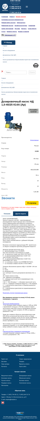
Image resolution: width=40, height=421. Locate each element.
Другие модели (20, 213)
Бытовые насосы (24, 380)
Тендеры (21, 361)
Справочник (31, 25)
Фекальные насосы (24, 378)
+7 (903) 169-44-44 (15, 12)
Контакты (24, 28)
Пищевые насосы (6, 383)
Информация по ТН (10, 35)
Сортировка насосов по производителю (12, 19)
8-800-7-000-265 (15, 1)
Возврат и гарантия (23, 31)
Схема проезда (32, 28)
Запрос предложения (7, 28)
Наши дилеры (5, 364)
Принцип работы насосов (8, 22)
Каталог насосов (21, 16)
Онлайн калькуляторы (21, 25)
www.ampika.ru (11, 418)
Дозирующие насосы (25, 375)
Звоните (8, 198)
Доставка (17, 28)
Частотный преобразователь (11, 304)
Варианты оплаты (12, 31)
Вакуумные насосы (6, 375)
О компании (4, 16)
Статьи (3, 31)
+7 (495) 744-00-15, (15, 6)
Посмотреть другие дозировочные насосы (15, 293)
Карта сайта (22, 366)
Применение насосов (7, 25)
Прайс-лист (4, 359)
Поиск (32, 72)
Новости (12, 16)
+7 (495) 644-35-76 (15, 8)
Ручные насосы (5, 380)
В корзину (31, 203)
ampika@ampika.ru (11, 399)
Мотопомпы (4, 385)
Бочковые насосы (6, 378)
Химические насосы (25, 383)
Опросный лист (21, 22)
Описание (7, 213)
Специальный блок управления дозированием (16, 331)
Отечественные (34, 140)
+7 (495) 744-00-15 (12, 394)
